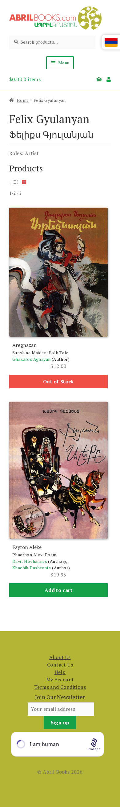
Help (60, 672)
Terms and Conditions (60, 687)
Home (23, 100)
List (15, 182)
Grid (24, 182)
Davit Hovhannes (29, 561)
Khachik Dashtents (31, 568)
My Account (60, 679)
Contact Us (60, 664)
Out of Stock (58, 381)
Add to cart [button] (58, 590)
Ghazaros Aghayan (31, 359)
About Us (59, 657)
